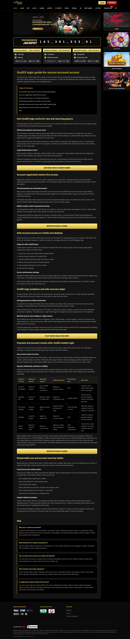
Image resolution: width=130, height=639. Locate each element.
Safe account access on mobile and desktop (34, 98)
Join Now (112, 3)
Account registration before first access (32, 95)
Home (15, 8)
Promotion (108, 8)
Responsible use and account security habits (34, 107)
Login (102, 3)
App (28, 8)
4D (80, 8)
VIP (116, 8)
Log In (68, 613)
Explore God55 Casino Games (57, 168)
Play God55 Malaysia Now (57, 336)
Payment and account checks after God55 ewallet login (37, 104)
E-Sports (58, 8)
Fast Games (88, 8)
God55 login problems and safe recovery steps (35, 101)
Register (69, 610)
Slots (34, 8)
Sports (49, 8)
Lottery (98, 8)
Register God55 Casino (57, 226)
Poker (67, 8)
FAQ (20, 110)
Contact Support (72, 616)
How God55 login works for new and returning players (37, 92)
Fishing (74, 8)
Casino (41, 8)
